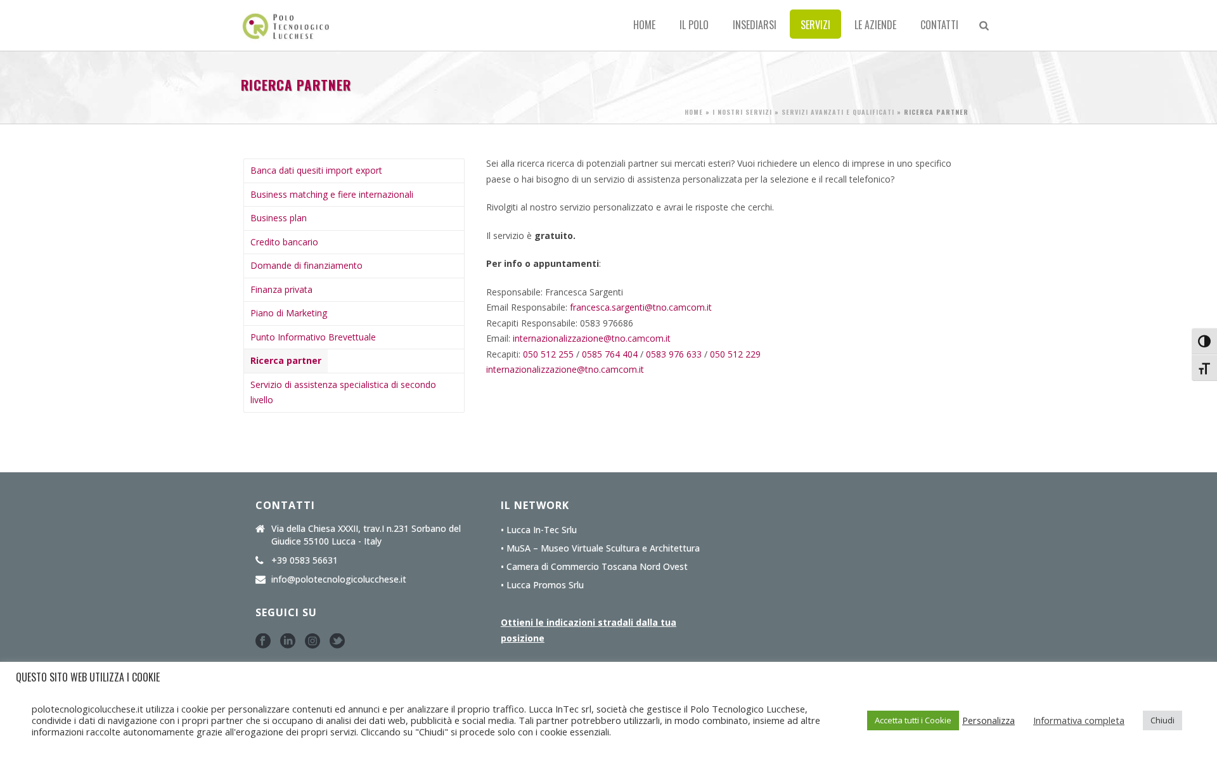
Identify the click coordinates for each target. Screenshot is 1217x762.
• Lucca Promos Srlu (542, 585)
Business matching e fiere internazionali (331, 194)
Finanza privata (281, 289)
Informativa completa (1078, 720)
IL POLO (694, 24)
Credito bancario (284, 242)
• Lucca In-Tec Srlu (539, 530)
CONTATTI (939, 24)
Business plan (278, 218)
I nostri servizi (742, 112)
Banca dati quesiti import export (316, 170)
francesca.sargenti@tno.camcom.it (641, 307)
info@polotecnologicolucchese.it (338, 579)
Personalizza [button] (988, 720)
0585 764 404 (610, 354)
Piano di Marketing (288, 313)
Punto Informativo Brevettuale (313, 337)
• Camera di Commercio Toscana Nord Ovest (594, 566)
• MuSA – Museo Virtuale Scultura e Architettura (600, 548)
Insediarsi (754, 24)
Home (644, 24)
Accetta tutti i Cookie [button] (913, 720)
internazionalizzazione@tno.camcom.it (592, 338)
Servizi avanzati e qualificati (838, 112)
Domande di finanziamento (306, 265)
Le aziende (875, 24)
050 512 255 (548, 354)
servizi (815, 24)
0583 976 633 (674, 354)
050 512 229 (735, 354)
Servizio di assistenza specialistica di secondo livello (343, 392)
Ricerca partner (285, 360)
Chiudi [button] (1162, 720)
